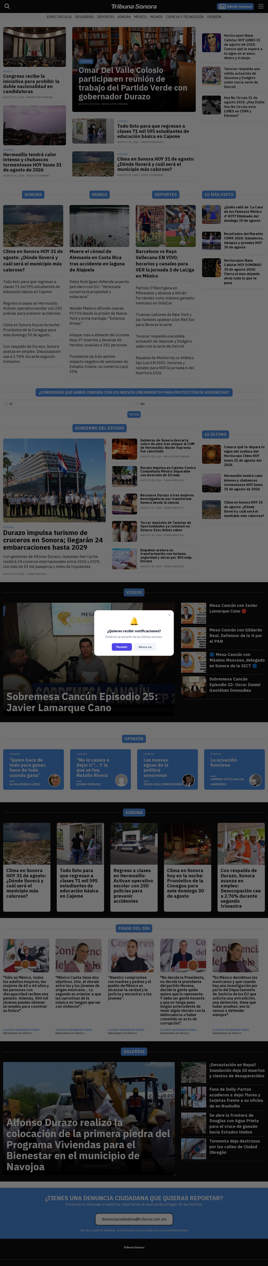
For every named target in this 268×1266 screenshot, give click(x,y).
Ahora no (145, 647)
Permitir (121, 647)
